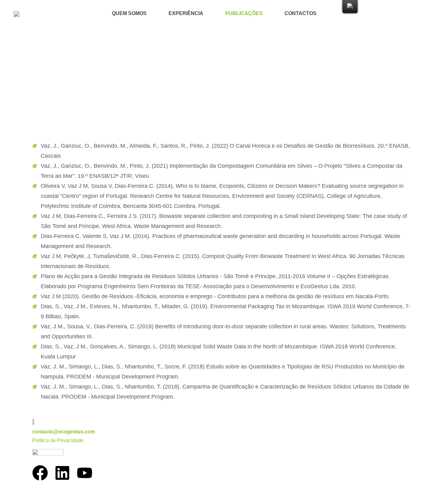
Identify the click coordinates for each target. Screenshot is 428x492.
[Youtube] (84, 473)
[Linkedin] (62, 473)
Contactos (300, 13)
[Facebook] (40, 473)
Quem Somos (129, 13)
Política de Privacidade (58, 440)
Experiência (186, 13)
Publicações (244, 13)
